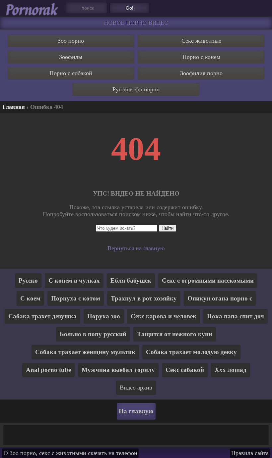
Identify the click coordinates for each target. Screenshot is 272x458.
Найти (167, 228)
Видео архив (136, 387)
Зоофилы (70, 57)
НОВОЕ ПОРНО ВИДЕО (136, 23)
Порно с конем (201, 57)
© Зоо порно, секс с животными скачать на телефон (70, 453)
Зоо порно (71, 40)
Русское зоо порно (136, 89)
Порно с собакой (70, 73)
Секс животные (201, 40)
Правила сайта (250, 453)
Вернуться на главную (136, 248)
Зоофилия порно (201, 73)
